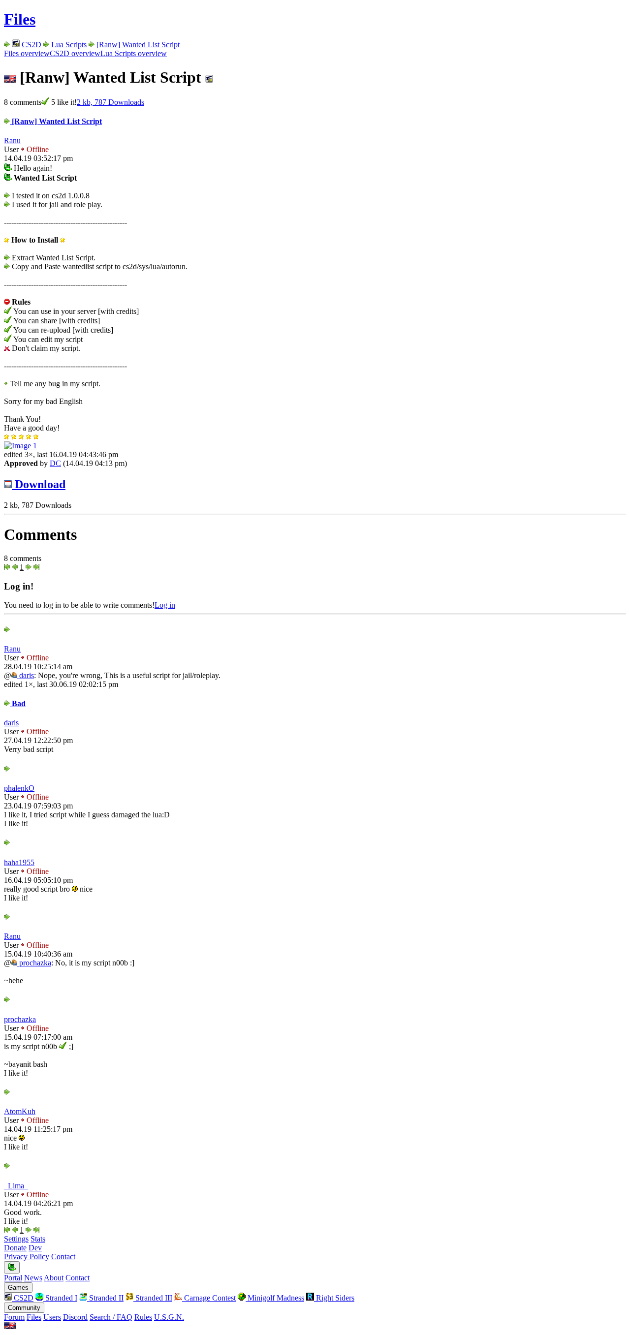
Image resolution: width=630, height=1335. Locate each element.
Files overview (27, 53)
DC (55, 463)
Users (52, 1317)
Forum (14, 1317)
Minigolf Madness (275, 1298)
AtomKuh (19, 1111)
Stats (38, 1239)
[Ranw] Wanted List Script (138, 44)
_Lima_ (16, 1185)
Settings (16, 1239)
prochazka (34, 963)
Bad (18, 703)
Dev (35, 1247)
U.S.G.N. (169, 1317)
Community (24, 1307)
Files (19, 19)
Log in (165, 605)
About (53, 1277)
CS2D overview (75, 53)
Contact (63, 1256)
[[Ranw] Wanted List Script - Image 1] (20, 445)
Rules (143, 1317)
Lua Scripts (69, 44)
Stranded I (60, 1298)
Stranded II (105, 1298)
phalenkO (19, 788)
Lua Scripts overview (133, 53)
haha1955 (19, 862)
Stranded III (152, 1298)
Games (18, 1287)
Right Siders (334, 1298)
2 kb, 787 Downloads (110, 102)
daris (25, 675)
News (33, 1277)
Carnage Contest (209, 1298)
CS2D (31, 44)
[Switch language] (10, 1326)
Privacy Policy (26, 1256)
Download (38, 484)
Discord (75, 1317)
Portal (13, 1277)
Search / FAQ (111, 1317)
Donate (15, 1247)
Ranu (12, 140)
